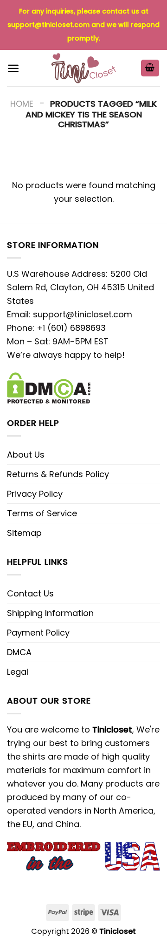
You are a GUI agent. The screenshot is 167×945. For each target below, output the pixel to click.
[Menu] (13, 68)
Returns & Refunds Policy (58, 474)
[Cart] (150, 68)
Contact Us (30, 593)
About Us (26, 454)
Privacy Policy (35, 494)
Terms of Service (42, 513)
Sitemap (24, 533)
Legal (17, 672)
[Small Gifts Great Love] (83, 68)
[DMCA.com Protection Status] (48, 387)
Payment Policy (38, 632)
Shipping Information (50, 613)
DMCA (19, 652)
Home (21, 104)
